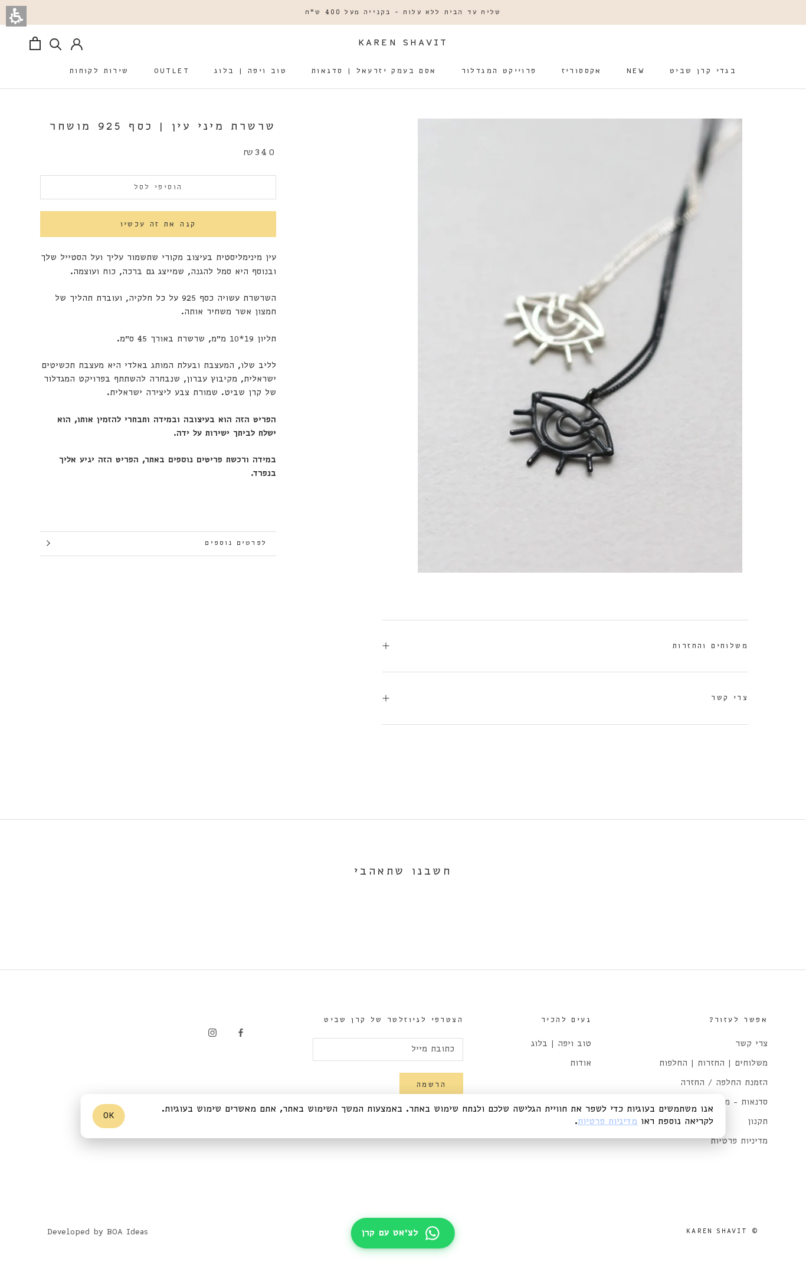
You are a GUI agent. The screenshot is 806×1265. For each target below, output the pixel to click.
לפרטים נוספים (236, 543)
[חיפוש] (56, 43)
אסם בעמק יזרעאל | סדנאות (374, 71)
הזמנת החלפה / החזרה (724, 1083)
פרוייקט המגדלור (499, 71)
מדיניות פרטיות (739, 1141)
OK (108, 1116)
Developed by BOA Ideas (97, 1232)
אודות (580, 1063)
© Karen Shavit (722, 1231)
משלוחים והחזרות (710, 646)
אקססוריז (582, 71)
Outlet (171, 71)
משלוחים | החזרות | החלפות (713, 1063)
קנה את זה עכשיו (158, 224)
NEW (636, 71)
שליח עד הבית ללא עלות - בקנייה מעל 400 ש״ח (403, 12)
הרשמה (431, 1085)
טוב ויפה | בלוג (250, 71)
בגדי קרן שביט (703, 71)
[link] (241, 1033)
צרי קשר (729, 698)
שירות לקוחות (99, 71)
